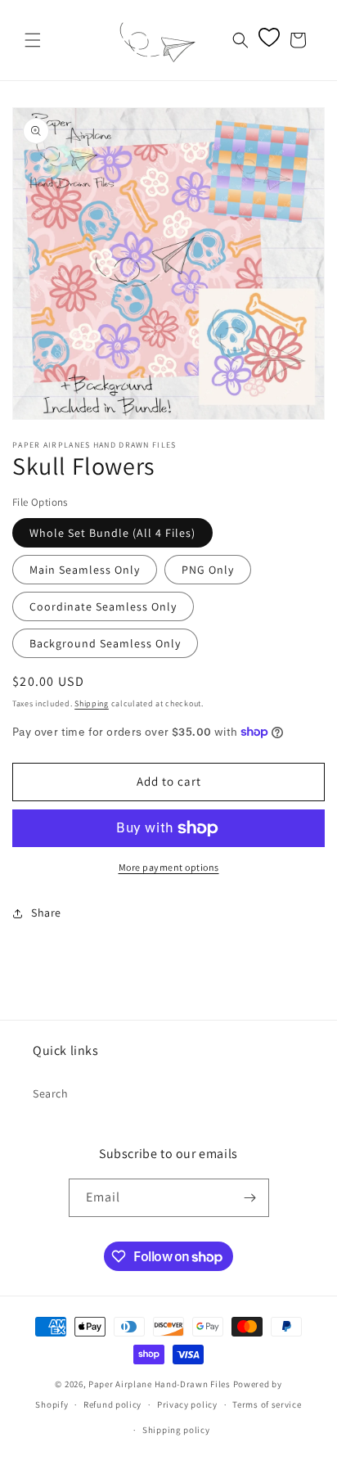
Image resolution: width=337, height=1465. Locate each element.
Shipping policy (176, 1430)
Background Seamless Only (105, 643)
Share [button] (46, 912)
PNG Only (208, 569)
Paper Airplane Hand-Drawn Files (159, 1384)
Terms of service (266, 1404)
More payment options (169, 867)
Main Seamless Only (84, 569)
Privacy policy (187, 1404)
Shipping (91, 703)
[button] (33, 40)
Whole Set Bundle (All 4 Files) (112, 532)
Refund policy (112, 1404)
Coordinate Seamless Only (103, 606)
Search (51, 1093)
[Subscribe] (250, 1198)
